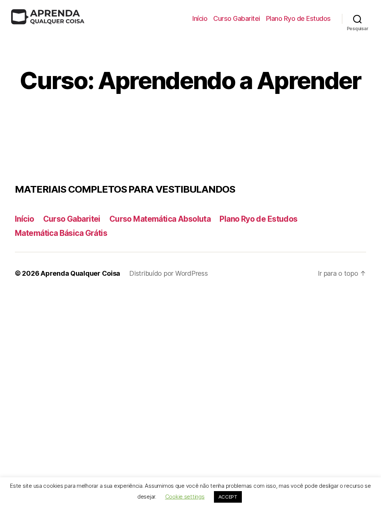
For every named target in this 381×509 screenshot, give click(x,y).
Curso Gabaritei (236, 18)
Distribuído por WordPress (168, 273)
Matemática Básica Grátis (61, 233)
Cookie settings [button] (185, 496)
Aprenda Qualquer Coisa (80, 273)
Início (199, 18)
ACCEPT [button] (227, 497)
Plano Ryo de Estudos (298, 18)
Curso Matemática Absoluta (160, 219)
